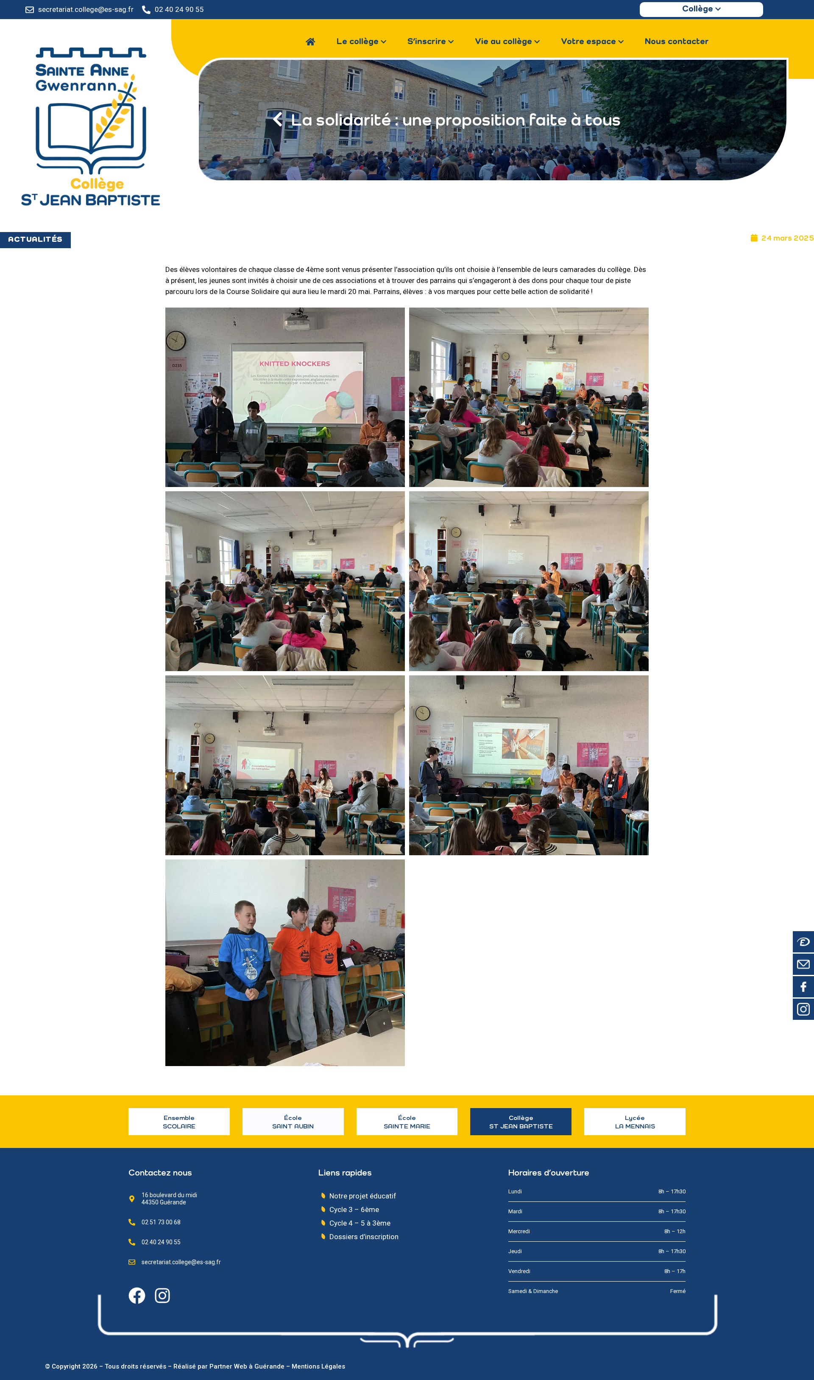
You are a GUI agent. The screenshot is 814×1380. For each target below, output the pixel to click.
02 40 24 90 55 (179, 9)
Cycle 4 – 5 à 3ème (359, 1223)
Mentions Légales (318, 1366)
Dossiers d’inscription (364, 1236)
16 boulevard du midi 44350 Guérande (169, 1199)
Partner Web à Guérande (246, 1366)
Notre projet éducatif (362, 1196)
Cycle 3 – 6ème (354, 1209)
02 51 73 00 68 (161, 1222)
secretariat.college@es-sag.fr (86, 9)
